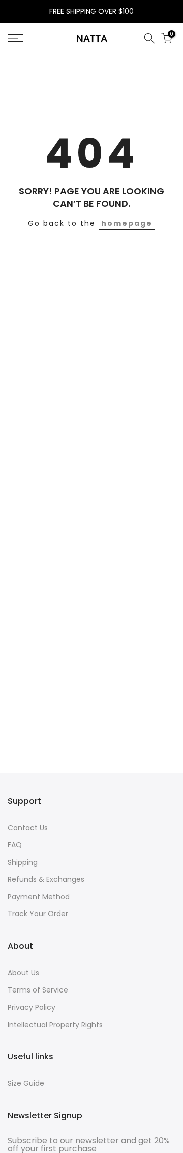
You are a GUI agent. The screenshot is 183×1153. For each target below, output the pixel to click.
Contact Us (28, 828)
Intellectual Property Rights (55, 1025)
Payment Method (39, 897)
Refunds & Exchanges (46, 879)
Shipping (23, 862)
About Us (23, 973)
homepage (126, 223)
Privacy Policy (31, 1007)
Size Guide (26, 1083)
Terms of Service (38, 990)
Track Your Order (38, 913)
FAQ (15, 845)
